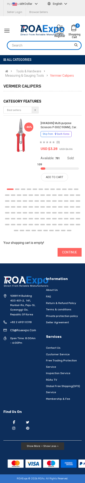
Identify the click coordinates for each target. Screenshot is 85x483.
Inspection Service (58, 373)
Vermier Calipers (62, 75)
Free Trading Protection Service (61, 363)
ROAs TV (51, 379)
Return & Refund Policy (61, 303)
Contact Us (53, 347)
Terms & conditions (58, 309)
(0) (58, 142)
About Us (52, 290)
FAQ (48, 296)
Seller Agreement (57, 322)
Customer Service (58, 354)
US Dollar (26, 3)
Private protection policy (62, 316)
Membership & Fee (58, 398)
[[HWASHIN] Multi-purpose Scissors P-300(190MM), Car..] (20, 135)
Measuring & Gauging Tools (24, 75)
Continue (69, 252)
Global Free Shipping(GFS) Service (63, 389)
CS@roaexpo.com (23, 330)
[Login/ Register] (59, 28)
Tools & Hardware (28, 71)
